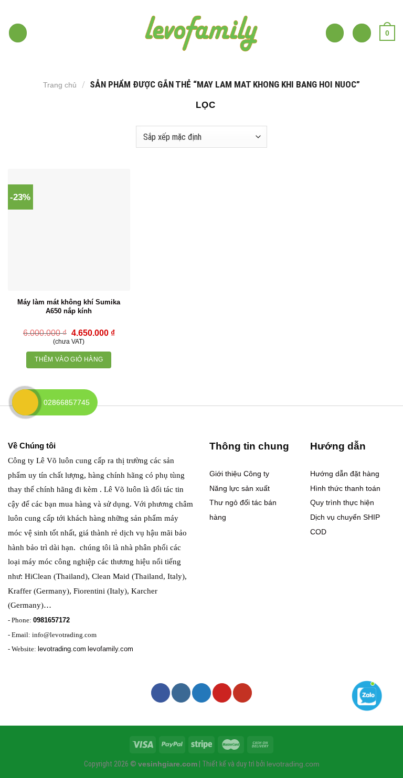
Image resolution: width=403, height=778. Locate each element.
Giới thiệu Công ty (239, 473)
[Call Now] (25, 402)
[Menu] (18, 33)
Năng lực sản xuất (239, 488)
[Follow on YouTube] (242, 692)
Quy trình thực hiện (342, 502)
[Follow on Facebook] (160, 692)
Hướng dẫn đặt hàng (344, 473)
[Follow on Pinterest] (222, 692)
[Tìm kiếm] (335, 33)
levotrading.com (62, 649)
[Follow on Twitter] (201, 692)
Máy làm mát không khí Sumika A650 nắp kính (68, 306)
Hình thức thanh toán (345, 488)
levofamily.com (110, 649)
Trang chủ (60, 85)
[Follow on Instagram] (181, 692)
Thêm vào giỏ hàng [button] (69, 359)
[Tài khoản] (362, 33)
